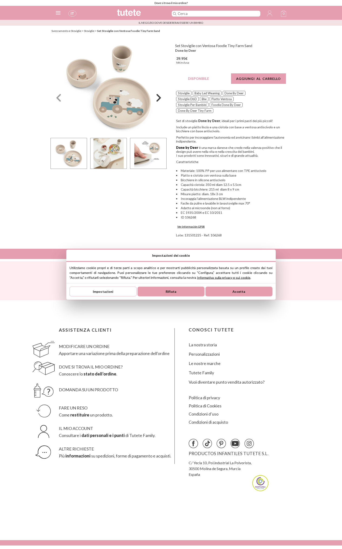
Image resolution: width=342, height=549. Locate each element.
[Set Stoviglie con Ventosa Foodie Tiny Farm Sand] (108, 87)
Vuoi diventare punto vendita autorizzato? (227, 382)
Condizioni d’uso (203, 414)
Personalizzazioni (204, 354)
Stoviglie (89, 31)
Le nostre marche (205, 363)
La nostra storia (203, 345)
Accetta (238, 291)
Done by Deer (185, 50)
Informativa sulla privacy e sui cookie (224, 277)
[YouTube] (235, 443)
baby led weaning (207, 93)
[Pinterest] (221, 443)
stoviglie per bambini (192, 105)
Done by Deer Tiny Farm (194, 111)
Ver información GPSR (191, 226)
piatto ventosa (221, 99)
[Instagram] (249, 443)
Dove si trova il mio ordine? (171, 3)
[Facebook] (193, 443)
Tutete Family (201, 373)
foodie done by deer (226, 105)
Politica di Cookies (205, 406)
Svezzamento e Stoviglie (66, 31)
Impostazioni (103, 291)
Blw (204, 99)
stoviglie (184, 93)
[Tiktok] (207, 443)
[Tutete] (139, 14)
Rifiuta (171, 291)
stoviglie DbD (187, 99)
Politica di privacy (204, 397)
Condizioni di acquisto (208, 422)
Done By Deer (234, 93)
